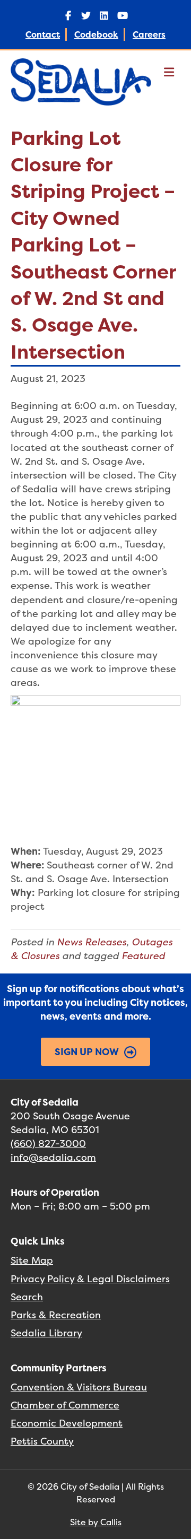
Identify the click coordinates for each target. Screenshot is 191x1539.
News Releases (91, 942)
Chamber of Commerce (65, 1405)
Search (27, 1296)
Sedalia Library (46, 1333)
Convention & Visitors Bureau (79, 1387)
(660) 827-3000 (48, 1143)
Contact (42, 34)
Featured (143, 955)
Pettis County (42, 1441)
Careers (149, 34)
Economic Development (67, 1423)
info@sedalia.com (53, 1157)
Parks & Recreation (56, 1314)
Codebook (96, 34)
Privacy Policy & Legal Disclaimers (90, 1278)
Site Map (32, 1260)
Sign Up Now (87, 1051)
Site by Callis (95, 1522)
